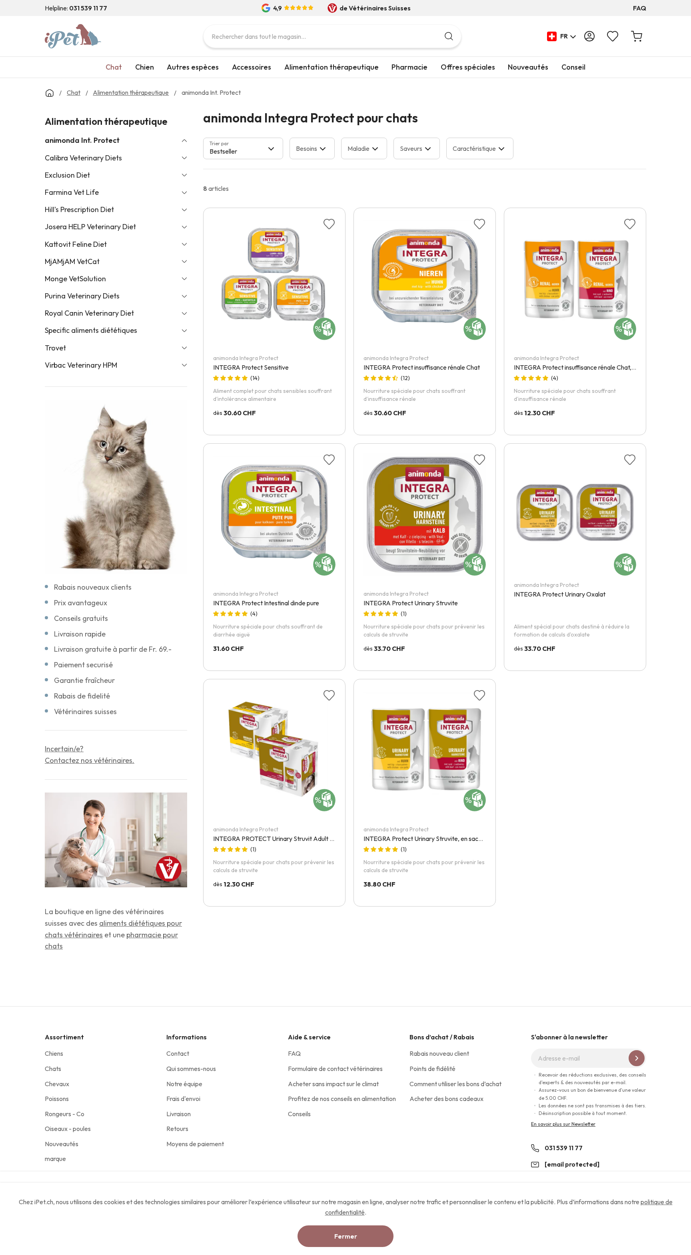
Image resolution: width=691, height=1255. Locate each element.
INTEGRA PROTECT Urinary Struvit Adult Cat (276, 839)
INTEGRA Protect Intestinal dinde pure (266, 603)
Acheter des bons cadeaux (446, 1099)
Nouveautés (528, 67)
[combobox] (332, 36)
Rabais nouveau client (439, 1053)
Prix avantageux (80, 602)
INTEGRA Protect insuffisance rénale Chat (421, 367)
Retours (177, 1129)
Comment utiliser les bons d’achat (455, 1084)
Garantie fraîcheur (84, 680)
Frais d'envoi (183, 1099)
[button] (561, 36)
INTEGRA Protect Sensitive (251, 367)
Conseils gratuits (81, 618)
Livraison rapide (80, 634)
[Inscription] (637, 1058)
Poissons (57, 1099)
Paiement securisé (83, 664)
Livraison (178, 1114)
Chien (144, 67)
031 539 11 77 (564, 1148)
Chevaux (57, 1084)
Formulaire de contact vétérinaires (335, 1069)
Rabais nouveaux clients (93, 587)
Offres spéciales (468, 67)
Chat (114, 67)
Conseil (573, 67)
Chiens (54, 1053)
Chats (53, 1069)
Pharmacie (409, 67)
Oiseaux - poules (68, 1129)
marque (55, 1159)
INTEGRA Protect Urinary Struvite (410, 603)
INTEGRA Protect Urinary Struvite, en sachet (425, 839)
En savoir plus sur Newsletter (563, 1124)
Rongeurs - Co (64, 1114)
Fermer (345, 1236)
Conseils (299, 1114)
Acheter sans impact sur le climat (333, 1084)
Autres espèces (193, 67)
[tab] (243, 148)
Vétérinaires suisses (85, 711)
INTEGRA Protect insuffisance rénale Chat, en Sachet (587, 367)
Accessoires (251, 67)
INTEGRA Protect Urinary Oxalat (559, 594)
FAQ (639, 8)
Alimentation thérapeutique (331, 67)
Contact (177, 1053)
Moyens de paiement (195, 1144)
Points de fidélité (432, 1069)
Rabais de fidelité (82, 696)
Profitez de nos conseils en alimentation (342, 1099)
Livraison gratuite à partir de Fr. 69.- (113, 649)
